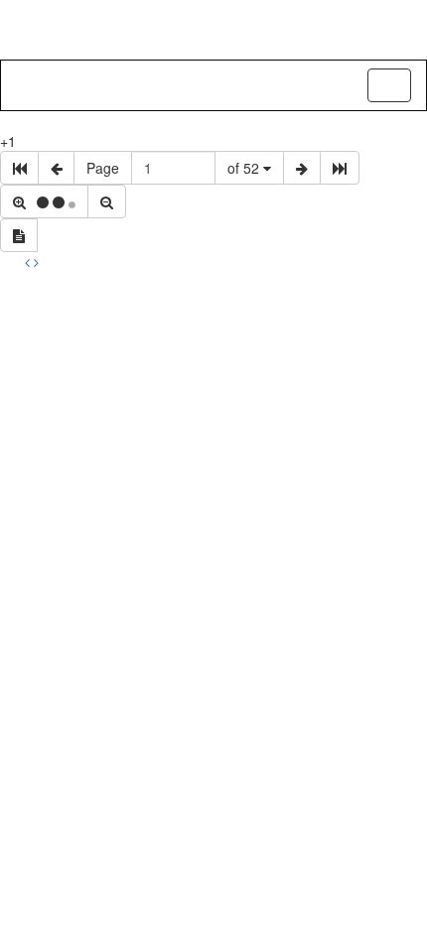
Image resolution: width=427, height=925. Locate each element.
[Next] (36, 262)
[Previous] (29, 262)
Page (102, 168)
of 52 (245, 168)
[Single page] (19, 235)
